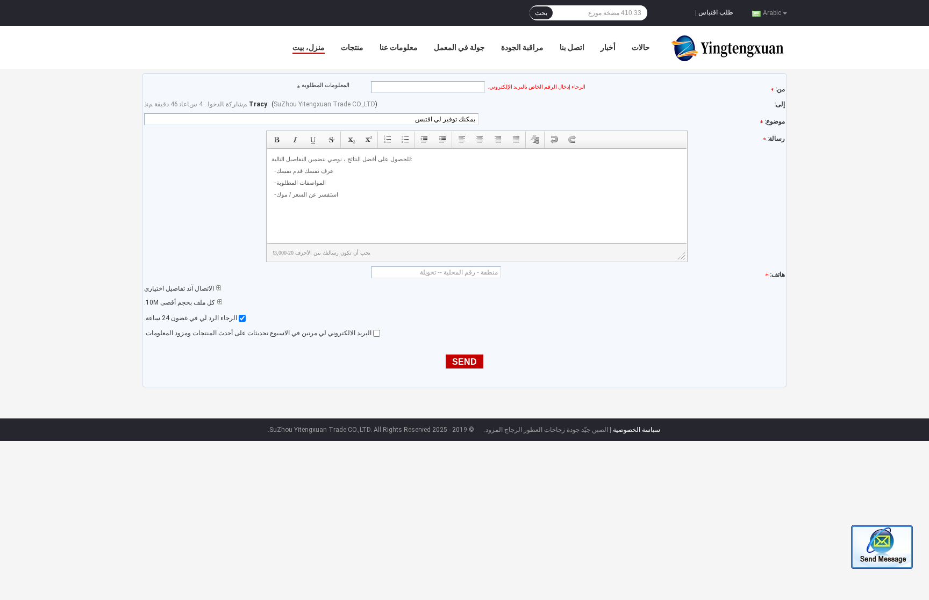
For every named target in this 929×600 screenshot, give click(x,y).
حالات (641, 47)
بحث (541, 13)
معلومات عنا (399, 47)
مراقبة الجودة (522, 47)
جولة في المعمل (459, 47)
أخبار (608, 47)
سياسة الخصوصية (636, 429)
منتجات (352, 47)
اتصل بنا (572, 47)
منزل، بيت (308, 47)
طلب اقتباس (715, 12)
